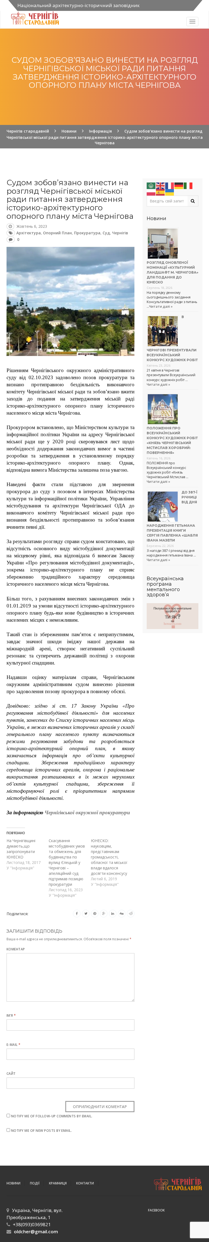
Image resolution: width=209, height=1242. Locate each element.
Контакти (85, 1183)
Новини (13, 1183)
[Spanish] (160, 191)
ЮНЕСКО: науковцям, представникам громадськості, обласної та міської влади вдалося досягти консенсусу (109, 857)
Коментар (16, 949)
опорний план (57, 232)
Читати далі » (161, 306)
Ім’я (11, 1015)
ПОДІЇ (34, 1183)
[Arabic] (151, 185)
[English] (160, 185)
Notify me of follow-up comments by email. (52, 1116)
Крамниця (58, 1183)
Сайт (11, 1073)
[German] (179, 185)
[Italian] (188, 185)
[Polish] (151, 191)
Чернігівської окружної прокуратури (87, 812)
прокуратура (87, 232)
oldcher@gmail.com (36, 1231)
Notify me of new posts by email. (41, 1130)
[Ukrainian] (169, 191)
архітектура (28, 232)
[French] (169, 185)
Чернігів (120, 232)
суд (106, 232)
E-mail (14, 1044)
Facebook (156, 1210)
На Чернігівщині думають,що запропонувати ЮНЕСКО (21, 849)
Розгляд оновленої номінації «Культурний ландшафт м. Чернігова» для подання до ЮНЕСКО (172, 272)
